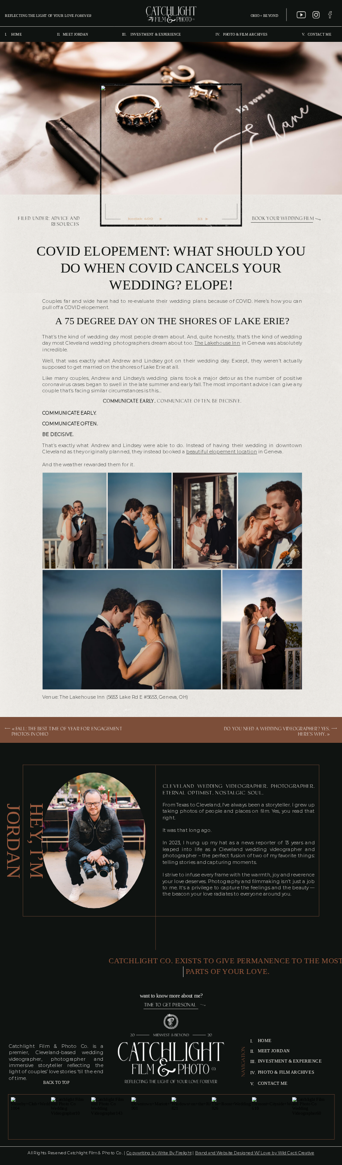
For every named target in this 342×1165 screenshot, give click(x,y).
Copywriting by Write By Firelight (158, 1153)
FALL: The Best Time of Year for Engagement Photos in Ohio (67, 731)
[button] (74, 521)
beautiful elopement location (221, 452)
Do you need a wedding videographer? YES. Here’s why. (277, 731)
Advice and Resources (65, 222)
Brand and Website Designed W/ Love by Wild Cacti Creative (254, 1153)
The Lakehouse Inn (217, 343)
